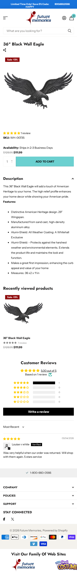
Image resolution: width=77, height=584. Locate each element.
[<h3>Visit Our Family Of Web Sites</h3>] (23, 565)
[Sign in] (64, 18)
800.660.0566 (62, 4)
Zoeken (69, 30)
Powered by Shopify (55, 530)
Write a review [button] (38, 412)
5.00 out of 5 (48, 370)
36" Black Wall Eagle (16, 338)
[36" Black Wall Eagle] (23, 313)
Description (13, 178)
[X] (12, 519)
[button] (12, 133)
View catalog (5, 18)
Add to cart (45, 161)
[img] (11, 439)
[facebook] (4, 519)
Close (38, 487)
